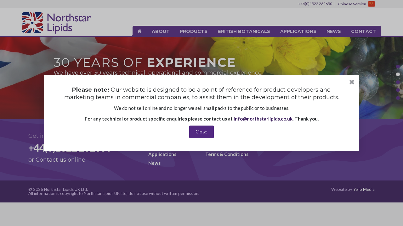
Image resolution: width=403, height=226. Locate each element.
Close (201, 132)
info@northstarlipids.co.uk (263, 118)
